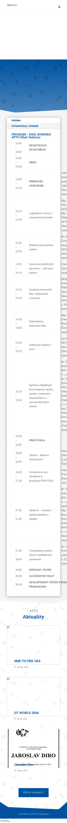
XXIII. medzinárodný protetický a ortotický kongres (31, 79)
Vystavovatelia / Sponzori (25, 126)
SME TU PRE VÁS (27, 661)
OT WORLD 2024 (26, 713)
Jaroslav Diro (24, 764)
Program (16, 120)
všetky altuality (33, 792)
